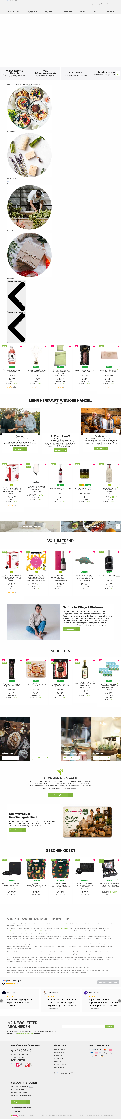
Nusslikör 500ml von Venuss (109, 575)
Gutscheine (32, 12)
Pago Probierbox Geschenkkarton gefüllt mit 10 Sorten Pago (36, 885)
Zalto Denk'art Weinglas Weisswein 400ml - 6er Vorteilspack (36, 487)
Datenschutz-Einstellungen (49, 1115)
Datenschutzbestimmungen (25, 1033)
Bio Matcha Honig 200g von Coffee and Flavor (85, 489)
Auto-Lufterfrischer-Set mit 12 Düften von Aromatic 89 (11, 884)
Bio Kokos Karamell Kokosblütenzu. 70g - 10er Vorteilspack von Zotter (36, 577)
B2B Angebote (59, 1055)
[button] (60, 108)
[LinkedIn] (74, 1073)
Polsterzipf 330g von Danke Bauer (36, 685)
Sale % (82, 12)
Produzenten (67, 12)
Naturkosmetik (66, 923)
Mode (76, 923)
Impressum (22, 1115)
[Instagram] (62, 1073)
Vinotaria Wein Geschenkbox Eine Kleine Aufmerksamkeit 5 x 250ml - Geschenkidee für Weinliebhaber (109, 886)
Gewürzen (25, 930)
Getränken (53, 923)
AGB (38, 1115)
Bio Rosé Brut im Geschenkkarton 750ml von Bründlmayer (60, 577)
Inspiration (109, 12)
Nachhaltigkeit (59, 1052)
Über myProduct (59, 1049)
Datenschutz (31, 1115)
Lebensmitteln (39, 923)
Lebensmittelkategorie (64, 928)
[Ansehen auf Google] (4, 993)
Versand (16, 383)
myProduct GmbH (94, 1115)
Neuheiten (49, 12)
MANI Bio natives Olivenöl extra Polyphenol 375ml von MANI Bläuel (85, 683)
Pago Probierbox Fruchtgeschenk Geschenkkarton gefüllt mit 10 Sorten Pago (60, 886)
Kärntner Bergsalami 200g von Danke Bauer (84, 371)
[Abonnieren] (109, 1026)
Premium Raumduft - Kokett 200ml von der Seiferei (36, 371)
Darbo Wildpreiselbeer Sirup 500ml (60, 489)
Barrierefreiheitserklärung (65, 1115)
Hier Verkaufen (59, 1067)
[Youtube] (72, 1073)
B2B (95, 12)
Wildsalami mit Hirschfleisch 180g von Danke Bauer (12, 685)
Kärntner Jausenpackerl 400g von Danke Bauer (60, 685)
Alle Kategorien (13, 12)
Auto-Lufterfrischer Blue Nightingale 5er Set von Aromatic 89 (84, 885)
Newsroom (58, 1061)
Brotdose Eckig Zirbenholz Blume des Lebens (109, 371)
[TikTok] (69, 1073)
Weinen (54, 930)
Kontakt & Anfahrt (60, 1064)
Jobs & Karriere (59, 1058)
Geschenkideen (91, 923)
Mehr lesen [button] (12, 1008)
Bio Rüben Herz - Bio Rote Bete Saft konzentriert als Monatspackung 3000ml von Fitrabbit (11, 490)
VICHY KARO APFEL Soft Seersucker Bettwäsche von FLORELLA (60, 371)
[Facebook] (55, 1073)
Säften (41, 930)
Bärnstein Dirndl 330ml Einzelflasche (12, 371)
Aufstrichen (10, 930)
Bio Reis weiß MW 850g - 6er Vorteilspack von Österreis (109, 489)
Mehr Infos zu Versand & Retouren (21, 1095)
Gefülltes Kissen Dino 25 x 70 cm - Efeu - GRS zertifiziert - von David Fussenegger (84, 578)
